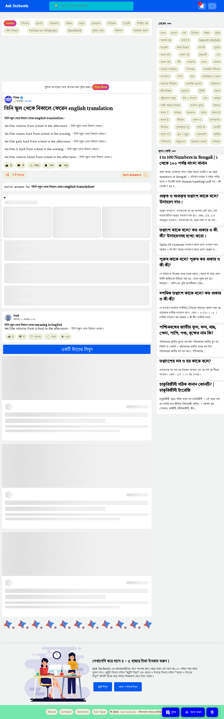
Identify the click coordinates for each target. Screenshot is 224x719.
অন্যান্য (191, 62)
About (51, 712)
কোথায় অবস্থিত (169, 69)
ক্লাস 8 (216, 112)
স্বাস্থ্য (217, 98)
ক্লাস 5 (164, 120)
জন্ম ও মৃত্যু (183, 134)
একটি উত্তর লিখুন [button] (77, 349)
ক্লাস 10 (165, 62)
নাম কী (201, 47)
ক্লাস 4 (197, 120)
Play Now (100, 87)
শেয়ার (36, 165)
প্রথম (217, 91)
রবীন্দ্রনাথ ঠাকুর (168, 98)
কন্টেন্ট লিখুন (103, 686)
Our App (100, 712)
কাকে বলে (165, 55)
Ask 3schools (16, 6)
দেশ (218, 55)
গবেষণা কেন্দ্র (196, 105)
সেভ (51, 165)
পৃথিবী (202, 91)
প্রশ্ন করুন (195, 712)
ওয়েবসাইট (201, 134)
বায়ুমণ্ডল (180, 141)
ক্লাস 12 (184, 55)
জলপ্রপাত (215, 120)
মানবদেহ (191, 112)
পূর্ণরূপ (217, 47)
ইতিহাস (195, 33)
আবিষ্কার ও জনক (211, 76)
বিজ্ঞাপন (118, 30)
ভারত (204, 62)
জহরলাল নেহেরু (198, 141)
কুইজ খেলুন (98, 30)
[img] (202, 6)
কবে (192, 76)
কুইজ (217, 33)
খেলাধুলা (216, 141)
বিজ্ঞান (207, 33)
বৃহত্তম (185, 91)
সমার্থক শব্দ (166, 40)
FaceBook (74, 30)
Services (83, 712)
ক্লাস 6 (201, 127)
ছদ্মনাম (217, 62)
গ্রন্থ (203, 112)
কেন (205, 98)
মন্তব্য (37, 337)
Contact (66, 712)
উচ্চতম (216, 105)
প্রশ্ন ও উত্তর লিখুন (128, 686)
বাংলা (163, 33)
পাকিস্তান (165, 141)
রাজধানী (203, 55)
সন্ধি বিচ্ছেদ (12, 30)
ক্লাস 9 (185, 40)
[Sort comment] (135, 175)
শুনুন (65, 165)
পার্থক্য (177, 112)
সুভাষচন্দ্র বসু (182, 127)
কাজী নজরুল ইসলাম (170, 105)
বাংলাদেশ (165, 76)
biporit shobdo (209, 40)
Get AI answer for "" (49, 187)
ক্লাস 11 (165, 134)
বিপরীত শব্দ (142, 23)
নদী (178, 62)
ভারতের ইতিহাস (169, 83)
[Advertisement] (76, 58)
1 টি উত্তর (18, 175)
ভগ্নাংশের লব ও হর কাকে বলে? (185, 361)
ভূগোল (174, 33)
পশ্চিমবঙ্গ (111, 23)
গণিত (179, 76)
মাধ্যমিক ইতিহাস (211, 69)
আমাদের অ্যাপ (140, 30)
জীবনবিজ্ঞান (166, 91)
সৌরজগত (215, 83)
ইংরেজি (126, 23)
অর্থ (184, 33)
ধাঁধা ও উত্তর (189, 98)
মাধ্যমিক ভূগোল (193, 83)
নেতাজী (216, 127)
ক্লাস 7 (164, 112)
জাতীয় (217, 134)
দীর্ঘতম (180, 120)
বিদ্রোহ (164, 127)
